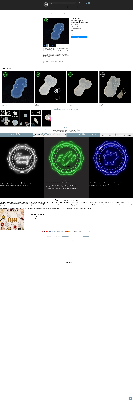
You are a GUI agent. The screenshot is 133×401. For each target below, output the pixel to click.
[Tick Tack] (44, 231)
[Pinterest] (42, 231)
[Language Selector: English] (90, 231)
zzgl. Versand (39, 219)
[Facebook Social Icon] (50, 231)
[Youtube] (46, 231)
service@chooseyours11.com (57, 231)
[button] (88, 3)
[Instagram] (48, 231)
